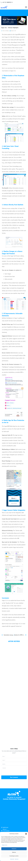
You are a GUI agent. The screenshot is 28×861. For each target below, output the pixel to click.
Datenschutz (12, 859)
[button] (26, 833)
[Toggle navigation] (26, 7)
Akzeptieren (14, 848)
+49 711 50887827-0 (7, 2)
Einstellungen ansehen (14, 856)
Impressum (16, 859)
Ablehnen (14, 852)
